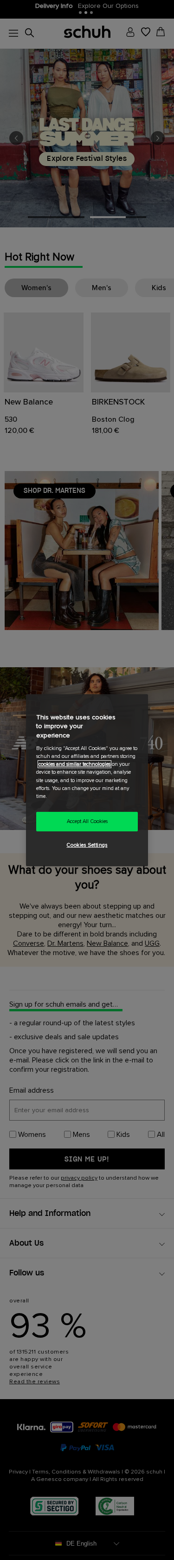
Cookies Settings (86, 845)
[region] (87, 780)
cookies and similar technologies (74, 764)
